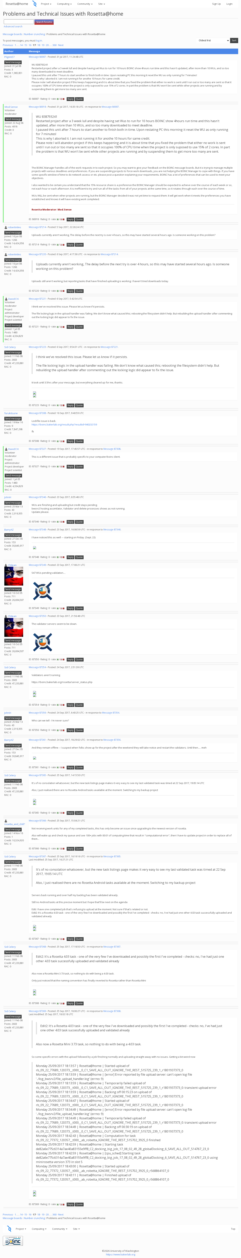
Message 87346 (37, 497)
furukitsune (11, 413)
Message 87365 (37, 775)
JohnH (7, 497)
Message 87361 (37, 739)
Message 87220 (37, 254)
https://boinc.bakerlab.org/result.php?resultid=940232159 (64, 424)
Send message (13, 62)
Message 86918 (37, 106)
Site (100, 3)
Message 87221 (37, 298)
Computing (63, 3)
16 (30, 45)
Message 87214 (37, 227)
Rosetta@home (17, 4)
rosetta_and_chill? (14, 824)
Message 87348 (37, 529)
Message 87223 (37, 347)
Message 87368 (37, 946)
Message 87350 (37, 616)
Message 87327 (37, 448)
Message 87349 (37, 565)
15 (25, 45)
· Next (60, 45)
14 (21, 45)
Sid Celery (10, 347)
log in (39, 40)
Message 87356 (37, 712)
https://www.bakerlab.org (120, 1254)
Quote (79, 99)
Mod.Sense (11, 107)
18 (38, 45)
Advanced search (13, 26)
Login (230, 3)
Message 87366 (37, 820)
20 (47, 45)
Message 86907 (37, 56)
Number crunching (34, 34)
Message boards (12, 34)
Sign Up (216, 3)
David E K (13, 299)
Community (84, 3)
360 (54, 45)
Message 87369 (37, 1011)
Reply (70, 99)
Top (233, 1228)
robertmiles (14, 227)
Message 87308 (37, 413)
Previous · (9, 45)
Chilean (12, 565)
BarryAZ (9, 529)
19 (43, 45)
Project (45, 3)
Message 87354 (37, 667)
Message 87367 (37, 856)
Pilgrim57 (9, 57)
